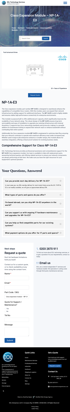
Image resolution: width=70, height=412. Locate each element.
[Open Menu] (65, 3)
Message (9, 325)
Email (8, 283)
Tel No (7, 315)
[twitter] (3, 391)
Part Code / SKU (12, 292)
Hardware (21, 28)
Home (14, 28)
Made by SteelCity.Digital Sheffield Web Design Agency (35, 397)
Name (8, 274)
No (7, 311)
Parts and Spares (32, 28)
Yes (7, 309)
